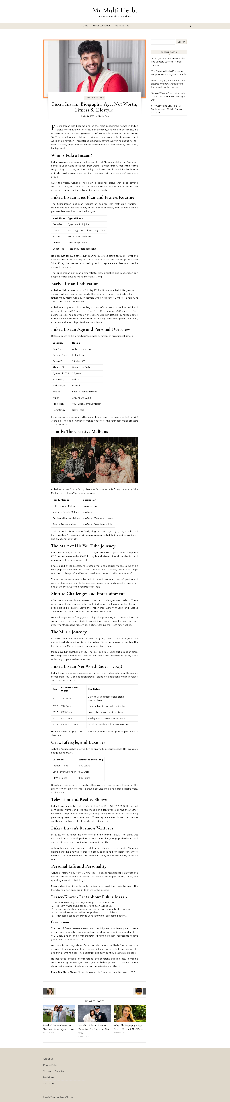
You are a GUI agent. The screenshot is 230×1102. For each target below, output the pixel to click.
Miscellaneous (102, 26)
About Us (48, 1059)
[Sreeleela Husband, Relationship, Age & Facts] (49, 991)
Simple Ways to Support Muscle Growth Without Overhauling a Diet (168, 96)
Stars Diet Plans (94, 98)
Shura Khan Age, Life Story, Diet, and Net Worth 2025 (107, 972)
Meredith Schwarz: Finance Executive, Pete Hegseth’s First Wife (94, 1029)
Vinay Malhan (66, 298)
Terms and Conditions (54, 1071)
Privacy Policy (50, 1065)
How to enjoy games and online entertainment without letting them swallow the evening (168, 83)
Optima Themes (66, 1097)
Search (181, 42)
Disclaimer (48, 1077)
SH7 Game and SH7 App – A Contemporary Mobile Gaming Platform (167, 109)
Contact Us (122, 26)
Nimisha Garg (103, 116)
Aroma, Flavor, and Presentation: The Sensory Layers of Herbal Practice (168, 61)
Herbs (84, 26)
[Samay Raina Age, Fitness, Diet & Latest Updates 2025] (140, 991)
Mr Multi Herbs (115, 10)
